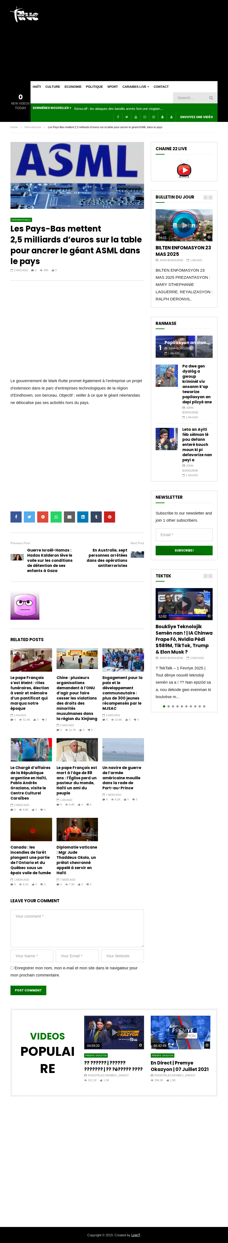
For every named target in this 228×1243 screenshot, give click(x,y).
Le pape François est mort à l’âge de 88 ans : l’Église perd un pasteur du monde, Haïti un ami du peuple (77, 780)
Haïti (37, 86)
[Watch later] (153, 117)
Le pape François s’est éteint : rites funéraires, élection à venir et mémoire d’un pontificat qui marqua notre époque (29, 693)
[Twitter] (126, 117)
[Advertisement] (150, 40)
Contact (161, 86)
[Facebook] (117, 117)
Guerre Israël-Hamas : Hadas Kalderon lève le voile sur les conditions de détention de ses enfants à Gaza (50, 560)
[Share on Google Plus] (42, 517)
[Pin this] (109, 517)
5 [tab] (182, 706)
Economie (73, 86)
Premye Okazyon (96, 1055)
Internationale (32, 127)
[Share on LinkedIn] (82, 517)
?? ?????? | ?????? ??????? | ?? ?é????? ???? (113, 1066)
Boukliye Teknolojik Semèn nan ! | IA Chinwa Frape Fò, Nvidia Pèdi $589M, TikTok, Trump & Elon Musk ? (184, 639)
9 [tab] (200, 706)
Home (14, 127)
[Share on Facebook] (16, 517)
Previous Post (20, 543)
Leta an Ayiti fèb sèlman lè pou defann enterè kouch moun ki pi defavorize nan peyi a (197, 445)
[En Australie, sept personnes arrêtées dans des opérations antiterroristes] (137, 558)
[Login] (171, 117)
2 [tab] (168, 706)
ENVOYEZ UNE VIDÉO (196, 117)
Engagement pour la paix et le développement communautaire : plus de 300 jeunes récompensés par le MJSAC (122, 693)
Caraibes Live (134, 86)
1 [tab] (164, 706)
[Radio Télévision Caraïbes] (24, 14)
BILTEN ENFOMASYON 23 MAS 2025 (183, 250)
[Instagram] (144, 117)
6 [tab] (186, 706)
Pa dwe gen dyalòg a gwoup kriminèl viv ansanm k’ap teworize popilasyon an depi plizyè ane (197, 384)
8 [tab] (195, 706)
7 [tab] (191, 706)
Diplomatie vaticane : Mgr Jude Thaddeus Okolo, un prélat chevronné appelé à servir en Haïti (77, 860)
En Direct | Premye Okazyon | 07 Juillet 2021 (180, 1066)
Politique (94, 86)
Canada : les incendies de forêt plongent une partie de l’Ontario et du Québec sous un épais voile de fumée (30, 860)
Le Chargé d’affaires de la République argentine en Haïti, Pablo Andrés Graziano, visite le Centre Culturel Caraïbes (30, 783)
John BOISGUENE (171, 260)
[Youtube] (135, 117)
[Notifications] (162, 117)
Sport (112, 86)
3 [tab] (173, 706)
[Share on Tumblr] (96, 517)
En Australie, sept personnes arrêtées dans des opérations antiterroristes (107, 558)
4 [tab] (177, 706)
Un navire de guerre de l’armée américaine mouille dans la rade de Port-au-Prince (121, 778)
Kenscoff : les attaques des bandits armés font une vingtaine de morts (118, 109)
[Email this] (69, 517)
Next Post (137, 543)
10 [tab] (204, 706)
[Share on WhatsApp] (56, 517)
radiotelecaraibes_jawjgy (108, 1075)
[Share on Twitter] (29, 517)
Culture (52, 86)
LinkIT (135, 1235)
